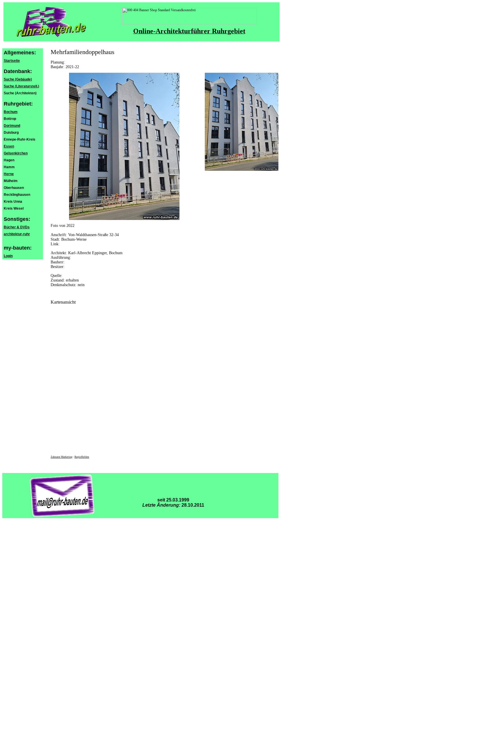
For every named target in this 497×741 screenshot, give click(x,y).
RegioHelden (81, 456)
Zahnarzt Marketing (61, 456)
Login (8, 256)
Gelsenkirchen (16, 153)
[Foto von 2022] (241, 170)
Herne (9, 174)
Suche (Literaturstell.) (21, 86)
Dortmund (12, 126)
